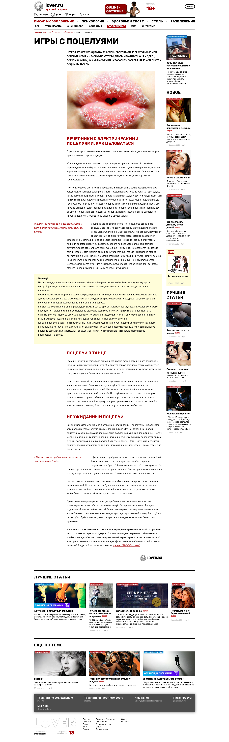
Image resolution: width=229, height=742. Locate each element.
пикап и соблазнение (52, 32)
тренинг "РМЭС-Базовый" (126, 545)
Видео (86, 729)
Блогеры (43, 15)
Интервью (148, 26)
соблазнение (68, 32)
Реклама (125, 721)
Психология (93, 21)
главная (37, 32)
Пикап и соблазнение (54, 21)
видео (72, 15)
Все (37, 26)
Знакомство (75, 26)
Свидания (95, 26)
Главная (87, 719)
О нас (124, 719)
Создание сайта (40, 731)
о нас (86, 15)
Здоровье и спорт (128, 21)
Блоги (85, 724)
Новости (87, 721)
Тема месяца (53, 26)
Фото (85, 726)
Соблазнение (116, 26)
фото (58, 15)
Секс (133, 26)
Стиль (157, 21)
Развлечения (182, 21)
